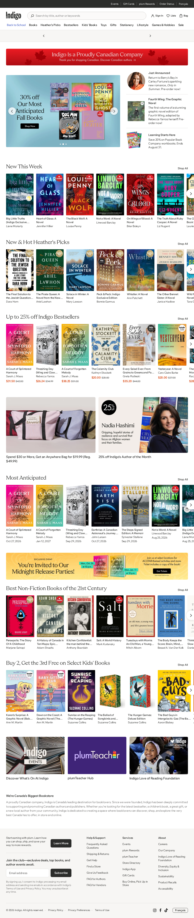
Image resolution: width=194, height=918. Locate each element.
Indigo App (128, 869)
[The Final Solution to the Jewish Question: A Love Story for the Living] (20, 270)
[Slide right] (114, 111)
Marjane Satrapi (15, 647)
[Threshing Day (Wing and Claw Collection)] (47, 345)
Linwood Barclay (106, 222)
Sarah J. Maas (14, 376)
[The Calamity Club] (106, 345)
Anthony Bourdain (77, 647)
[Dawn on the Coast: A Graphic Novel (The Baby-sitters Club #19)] (51, 691)
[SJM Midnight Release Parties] (97, 566)
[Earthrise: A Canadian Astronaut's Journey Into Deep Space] (105, 506)
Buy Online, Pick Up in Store (135, 883)
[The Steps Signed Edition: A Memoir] (135, 506)
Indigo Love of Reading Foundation (171, 858)
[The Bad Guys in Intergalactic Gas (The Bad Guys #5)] (174, 691)
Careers (162, 844)
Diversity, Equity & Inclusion (168, 868)
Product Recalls (167, 882)
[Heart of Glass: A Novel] (50, 194)
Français (183, 3)
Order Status (167, 3)
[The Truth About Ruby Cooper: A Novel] (170, 194)
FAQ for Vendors (96, 885)
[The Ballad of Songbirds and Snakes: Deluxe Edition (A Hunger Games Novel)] (111, 691)
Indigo (18, 910)
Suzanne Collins (77, 722)
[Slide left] (12, 111)
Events (114, 3)
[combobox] (89, 16)
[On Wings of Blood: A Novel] (140, 194)
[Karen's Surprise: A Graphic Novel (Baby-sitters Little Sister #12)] (20, 691)
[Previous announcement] (44, 35)
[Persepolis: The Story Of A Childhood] (20, 616)
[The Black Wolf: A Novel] (80, 194)
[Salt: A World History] (110, 616)
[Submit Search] (32, 16)
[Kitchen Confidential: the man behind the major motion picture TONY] (80, 616)
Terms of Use (102, 910)
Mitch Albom (133, 647)
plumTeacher (130, 856)
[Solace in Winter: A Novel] (80, 270)
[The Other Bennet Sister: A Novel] (170, 270)
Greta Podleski (131, 376)
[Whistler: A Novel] (140, 270)
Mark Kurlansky (105, 644)
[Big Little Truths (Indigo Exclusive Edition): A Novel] (20, 194)
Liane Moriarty (14, 226)
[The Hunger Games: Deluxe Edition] (141, 691)
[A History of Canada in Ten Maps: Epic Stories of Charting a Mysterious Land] (50, 616)
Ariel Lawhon (43, 301)
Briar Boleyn (134, 226)
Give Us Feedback (97, 872)
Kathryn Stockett (102, 372)
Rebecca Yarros (45, 376)
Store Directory (131, 863)
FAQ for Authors (96, 879)
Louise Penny (74, 226)
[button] (16, 26)
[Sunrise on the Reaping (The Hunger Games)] (81, 691)
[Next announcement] (150, 35)
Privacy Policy (55, 910)
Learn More (61, 843)
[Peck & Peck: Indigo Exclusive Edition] (110, 270)
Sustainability (166, 876)
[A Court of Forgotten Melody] (75, 345)
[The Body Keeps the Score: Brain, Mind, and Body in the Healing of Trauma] (171, 616)
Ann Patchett (134, 298)
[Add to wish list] (29, 211)
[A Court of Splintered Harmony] (19, 345)
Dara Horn (12, 301)
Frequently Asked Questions (97, 845)
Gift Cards (128, 3)
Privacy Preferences (79, 910)
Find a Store (94, 866)
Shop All (183, 168)
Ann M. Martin (14, 722)
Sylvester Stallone (132, 537)
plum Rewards (147, 3)
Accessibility (165, 888)
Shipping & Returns (98, 854)
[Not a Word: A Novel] (110, 194)
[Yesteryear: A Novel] (172, 345)
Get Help (92, 860)
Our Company (166, 850)
